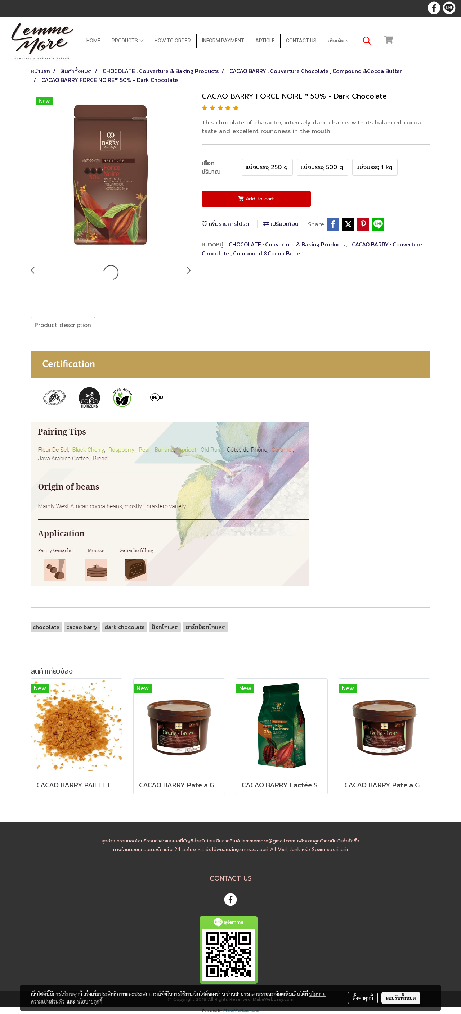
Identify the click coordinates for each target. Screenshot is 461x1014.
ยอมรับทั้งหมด (401, 998)
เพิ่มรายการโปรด (228, 223)
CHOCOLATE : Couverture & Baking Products (287, 244)
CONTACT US (301, 41)
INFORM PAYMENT (223, 41)
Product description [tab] (63, 325)
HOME (93, 41)
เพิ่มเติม (336, 41)
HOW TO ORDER (173, 41)
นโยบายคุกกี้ (89, 1001)
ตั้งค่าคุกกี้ (363, 998)
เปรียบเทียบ (284, 223)
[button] (367, 40)
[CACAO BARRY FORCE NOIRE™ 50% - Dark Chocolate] (111, 174)
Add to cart (259, 199)
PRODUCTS (125, 41)
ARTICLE (265, 41)
